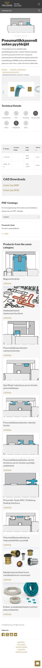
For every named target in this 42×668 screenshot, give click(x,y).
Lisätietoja (7, 283)
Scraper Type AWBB (11, 185)
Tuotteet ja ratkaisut (18, 69)
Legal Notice (21, 642)
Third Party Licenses (21, 652)
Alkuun (4, 69)
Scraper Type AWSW (11, 190)
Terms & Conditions (21, 647)
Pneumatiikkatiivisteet (10, 72)
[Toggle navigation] (38, 4)
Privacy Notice (21, 644)
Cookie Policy (21, 649)
